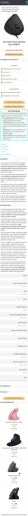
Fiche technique (4, 146)
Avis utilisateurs (4, 149)
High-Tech (8, 7)
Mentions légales (5, 514)
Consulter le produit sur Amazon (14, 54)
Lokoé (25, 514)
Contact (11, 514)
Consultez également (6, 154)
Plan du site (16, 514)
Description (3, 144)
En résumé (3, 151)
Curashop (3, 7)
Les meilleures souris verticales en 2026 (10, 9)
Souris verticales (14, 7)
